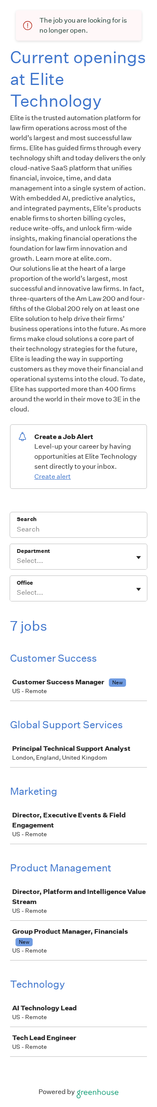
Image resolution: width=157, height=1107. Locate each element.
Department (33, 551)
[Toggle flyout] (139, 557)
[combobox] (17, 560)
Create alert (52, 476)
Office (25, 582)
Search (26, 519)
